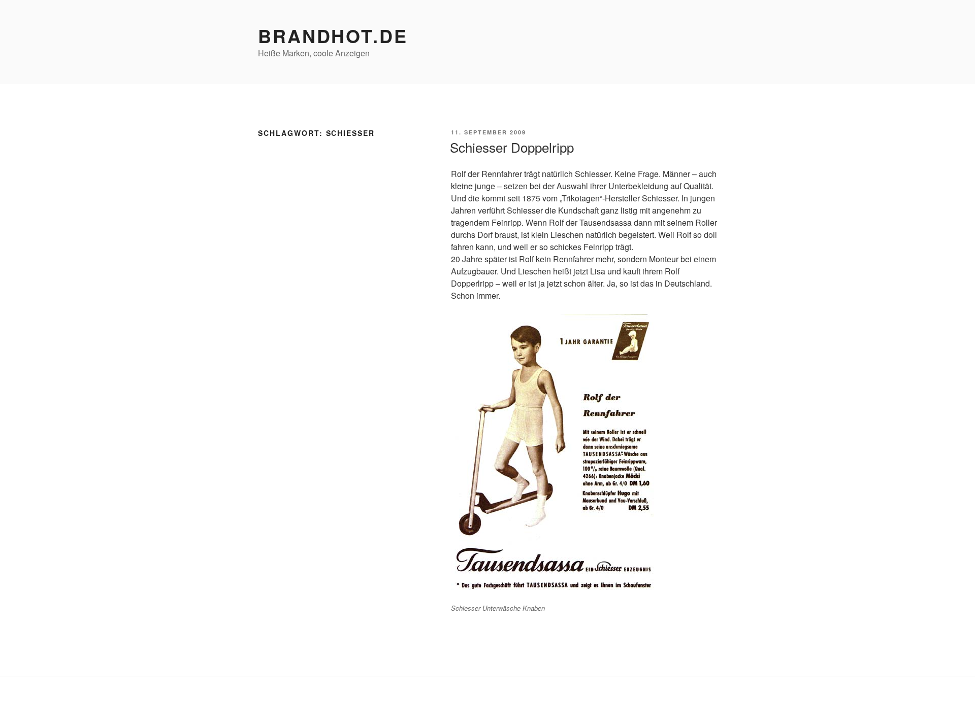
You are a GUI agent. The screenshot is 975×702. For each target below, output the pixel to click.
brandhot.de (333, 35)
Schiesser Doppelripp (512, 146)
